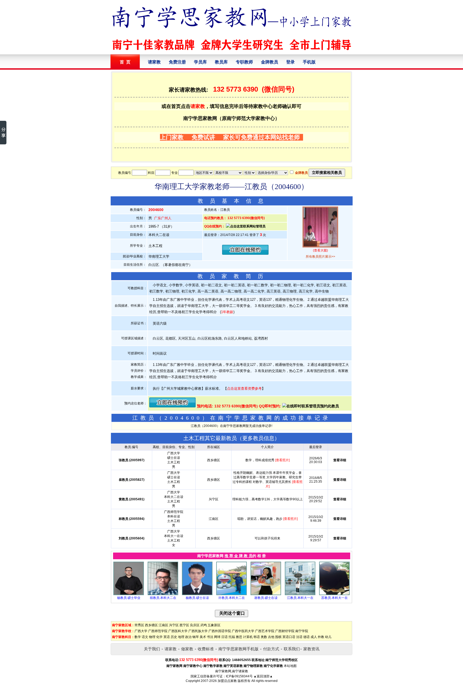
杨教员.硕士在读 (197, 598)
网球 (217, 637)
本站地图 (290, 666)
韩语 (256, 637)
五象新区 (214, 625)
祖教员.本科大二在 (163, 598)
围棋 (278, 637)
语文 (145, 637)
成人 (314, 637)
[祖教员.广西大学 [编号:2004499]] (163, 594)
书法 (210, 637)
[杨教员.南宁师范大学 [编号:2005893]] (128, 594)
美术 (203, 637)
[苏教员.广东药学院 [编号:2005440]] (334, 594)
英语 (166, 637)
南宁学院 (301, 631)
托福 (232, 637)
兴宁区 (174, 625)
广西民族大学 (198, 631)
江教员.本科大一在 (300, 598)
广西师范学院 (157, 631)
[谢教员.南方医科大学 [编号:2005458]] (266, 594)
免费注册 (177, 62)
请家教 (154, 62)
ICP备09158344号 (239, 676)
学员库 (200, 62)
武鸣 (203, 625)
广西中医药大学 (243, 631)
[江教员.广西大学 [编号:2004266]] (300, 594)
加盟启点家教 (227, 681)
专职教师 (244, 62)
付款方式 (271, 649)
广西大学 (141, 631)
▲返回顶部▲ (263, 676)
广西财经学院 (284, 631)
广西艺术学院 (264, 631)
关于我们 (152, 649)
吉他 (271, 637)
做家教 (187, 649)
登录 (290, 62)
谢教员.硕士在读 (266, 598)
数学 (138, 637)
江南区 (163, 625)
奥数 (264, 637)
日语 (224, 637)
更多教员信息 (258, 438)
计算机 (248, 637)
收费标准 (206, 649)
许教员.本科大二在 (231, 598)
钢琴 (195, 637)
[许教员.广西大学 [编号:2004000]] (231, 594)
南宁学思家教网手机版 (238, 649)
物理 (152, 637)
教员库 (221, 62)
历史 (174, 637)
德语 (306, 637)
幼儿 (328, 637)
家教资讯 (311, 649)
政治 (188, 637)
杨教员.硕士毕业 (128, 598)
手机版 (309, 62)
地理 (181, 637)
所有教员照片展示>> (320, 256)
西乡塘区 (151, 625)
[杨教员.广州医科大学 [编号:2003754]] (197, 594)
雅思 (239, 637)
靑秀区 (139, 625)
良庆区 (195, 625)
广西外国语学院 (219, 631)
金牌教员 (269, 62)
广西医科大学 (178, 631)
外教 (321, 637)
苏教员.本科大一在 (334, 598)
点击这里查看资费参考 (244, 388)
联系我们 (292, 649)
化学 (159, 637)
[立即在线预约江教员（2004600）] (245, 253)
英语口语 (288, 637)
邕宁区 (184, 625)
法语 (299, 637)
